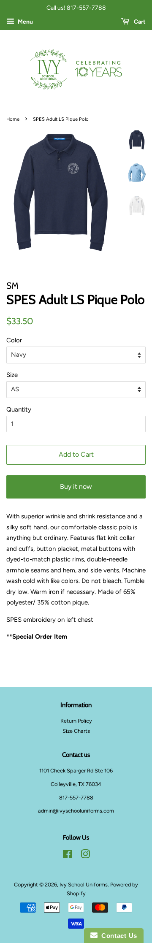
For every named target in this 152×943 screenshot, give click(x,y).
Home (12, 119)
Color (14, 340)
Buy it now (76, 486)
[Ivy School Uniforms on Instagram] (85, 856)
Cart (139, 21)
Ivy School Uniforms (84, 884)
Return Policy (76, 721)
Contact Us (117, 935)
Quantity (18, 409)
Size (12, 375)
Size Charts (76, 731)
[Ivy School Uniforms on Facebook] (67, 856)
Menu (24, 21)
